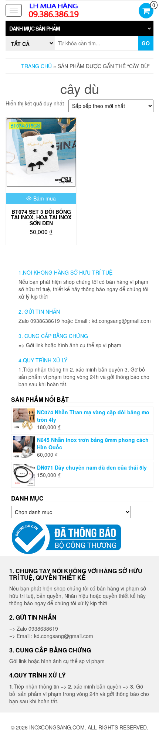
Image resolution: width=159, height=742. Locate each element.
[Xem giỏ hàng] (146, 11)
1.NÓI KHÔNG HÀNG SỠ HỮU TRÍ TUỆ (65, 272)
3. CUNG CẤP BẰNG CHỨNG (53, 335)
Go (146, 43)
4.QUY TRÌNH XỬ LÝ (42, 360)
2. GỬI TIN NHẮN (39, 311)
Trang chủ (36, 66)
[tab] (79, 28)
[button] (79, 28)
